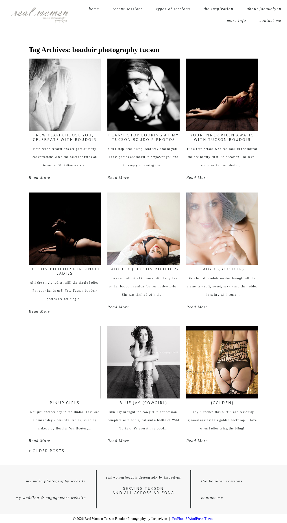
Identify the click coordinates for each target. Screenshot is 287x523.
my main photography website (56, 481)
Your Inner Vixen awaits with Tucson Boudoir (222, 137)
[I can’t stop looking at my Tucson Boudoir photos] (143, 95)
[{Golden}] (222, 362)
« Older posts (47, 450)
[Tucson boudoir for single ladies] (65, 229)
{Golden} (222, 402)
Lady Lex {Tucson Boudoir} (143, 269)
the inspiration (218, 9)
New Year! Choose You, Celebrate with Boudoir (64, 137)
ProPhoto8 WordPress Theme (193, 519)
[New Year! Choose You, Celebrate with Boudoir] (65, 95)
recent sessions (128, 9)
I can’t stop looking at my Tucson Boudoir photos (143, 137)
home (94, 9)
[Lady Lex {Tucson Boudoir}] (143, 229)
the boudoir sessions (221, 481)
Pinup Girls (65, 402)
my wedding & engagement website (51, 497)
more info (236, 20)
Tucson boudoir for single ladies (64, 271)
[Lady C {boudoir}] (222, 229)
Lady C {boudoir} (222, 269)
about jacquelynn (264, 9)
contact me (270, 20)
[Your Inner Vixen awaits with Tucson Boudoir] (222, 95)
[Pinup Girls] (65, 362)
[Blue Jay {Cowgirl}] (143, 362)
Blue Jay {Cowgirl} (144, 402)
